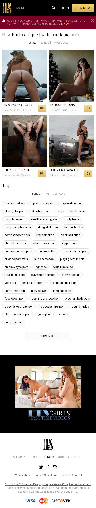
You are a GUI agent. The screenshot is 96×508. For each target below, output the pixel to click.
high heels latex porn (18, 314)
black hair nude (70, 235)
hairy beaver (39, 290)
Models (63, 457)
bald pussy (77, 211)
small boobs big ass (44, 219)
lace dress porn (15, 290)
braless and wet (15, 203)
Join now (82, 8)
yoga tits (10, 282)
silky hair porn (41, 211)
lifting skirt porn (48, 227)
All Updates (21, 457)
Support (77, 457)
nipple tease (70, 243)
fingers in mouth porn (18, 251)
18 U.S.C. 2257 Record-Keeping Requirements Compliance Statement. (48, 484)
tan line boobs (73, 227)
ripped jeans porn (43, 203)
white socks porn (44, 243)
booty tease (71, 219)
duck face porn (14, 219)
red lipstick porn (32, 282)
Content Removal (71, 475)
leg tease (41, 267)
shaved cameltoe (16, 243)
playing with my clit (72, 259)
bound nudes (80, 306)
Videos (37, 457)
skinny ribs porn (15, 211)
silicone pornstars (16, 259)
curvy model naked (43, 274)
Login (64, 8)
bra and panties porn (63, 282)
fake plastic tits (15, 274)
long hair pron (62, 290)
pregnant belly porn (77, 298)
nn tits (60, 211)
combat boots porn (17, 235)
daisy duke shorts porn (19, 306)
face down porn (15, 298)
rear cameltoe (45, 235)
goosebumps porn (53, 306)
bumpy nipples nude (18, 227)
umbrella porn (14, 322)
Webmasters (22, 475)
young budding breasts (53, 314)
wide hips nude (63, 267)
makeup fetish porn (75, 251)
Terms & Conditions (45, 475)
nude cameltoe (44, 259)
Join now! (63, 23)
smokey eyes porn (16, 267)
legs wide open (71, 203)
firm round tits (47, 251)
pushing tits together (45, 298)
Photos (49, 457)
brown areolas (71, 274)
